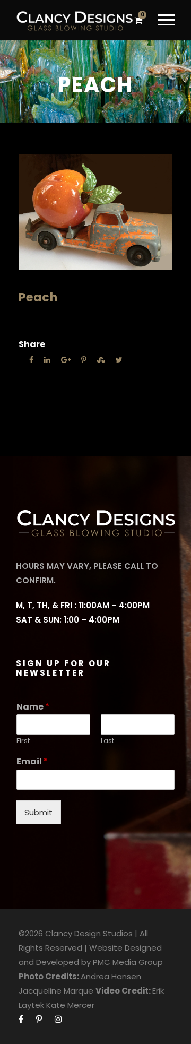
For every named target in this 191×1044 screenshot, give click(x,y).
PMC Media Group (128, 962)
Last (107, 741)
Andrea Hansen (111, 976)
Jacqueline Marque (56, 990)
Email (32, 761)
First (23, 741)
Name (32, 707)
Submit (38, 812)
